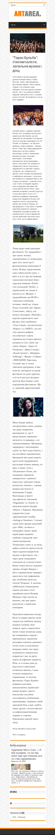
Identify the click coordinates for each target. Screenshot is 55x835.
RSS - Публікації (19, 817)
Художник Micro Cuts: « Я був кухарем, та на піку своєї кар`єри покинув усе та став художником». (26, 754)
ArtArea (13, 792)
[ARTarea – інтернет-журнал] (27, 15)
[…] (18, 783)
